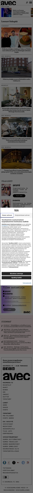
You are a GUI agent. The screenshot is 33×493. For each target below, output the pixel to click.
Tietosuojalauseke (27, 283)
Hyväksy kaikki (16, 278)
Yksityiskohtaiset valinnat (22, 215)
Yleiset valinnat (7, 215)
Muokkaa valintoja (16, 274)
